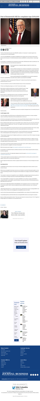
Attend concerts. (16, 337)
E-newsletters (3, 364)
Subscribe (11, 1)
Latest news (3, 349)
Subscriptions (22, 351)
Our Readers (22, 349)
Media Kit (21, 355)
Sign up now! (21, 247)
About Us (5, 1)
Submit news (3, 361)
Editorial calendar (23, 353)
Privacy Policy (22, 365)
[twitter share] (3, 49)
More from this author (17, 218)
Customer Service (25, 348)
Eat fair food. (15, 323)
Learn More (23, 360)
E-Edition (2, 365)
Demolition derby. (16, 319)
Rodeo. (16, 316)
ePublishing (25, 396)
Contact (2, 367)
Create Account (36, 1)
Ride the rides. (15, 333)
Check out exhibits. (16, 330)
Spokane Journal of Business (25, 367)
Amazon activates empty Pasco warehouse (25, 327)
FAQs (21, 364)
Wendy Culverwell (8, 48)
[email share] (8, 49)
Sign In (31, 1)
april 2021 (5, 207)
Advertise (16, 1)
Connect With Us (5, 360)
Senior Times (3, 355)
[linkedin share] (1, 49)
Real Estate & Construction (5, 351)
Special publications (4, 353)
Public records (3, 352)
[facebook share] (6, 49)
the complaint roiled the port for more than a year (22, 147)
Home (1, 1)
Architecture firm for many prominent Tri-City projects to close (25, 309)
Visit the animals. (15, 326)
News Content (4, 348)
